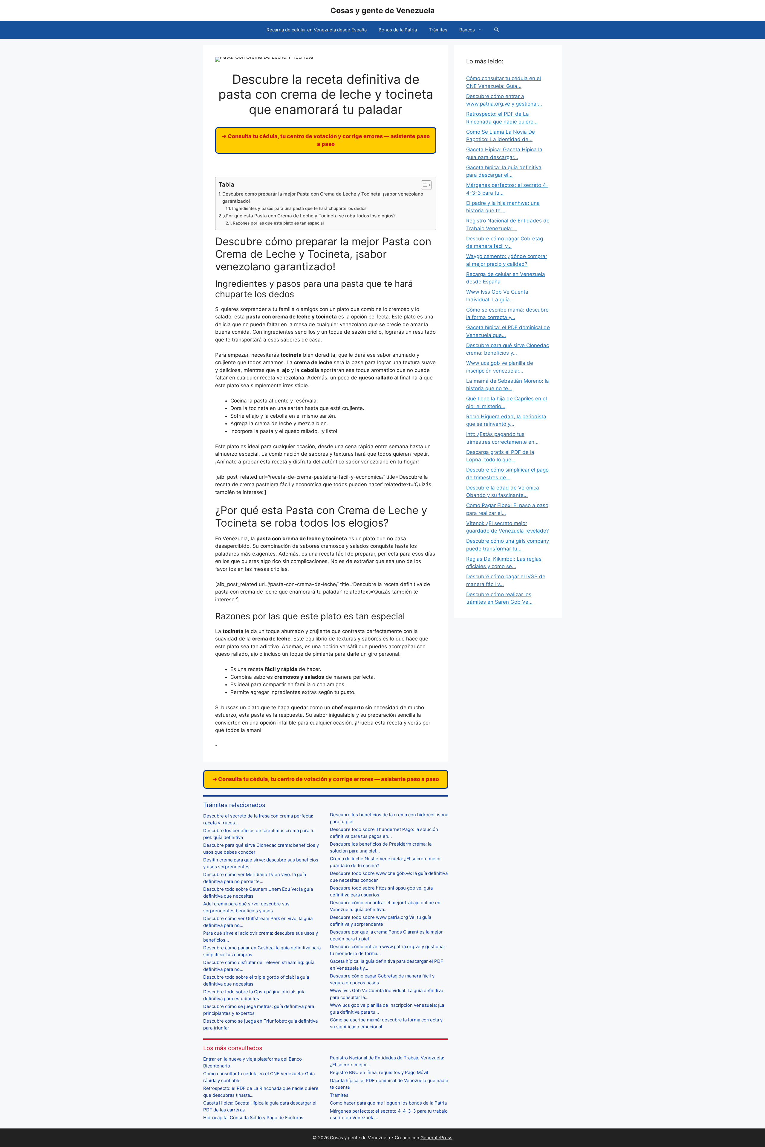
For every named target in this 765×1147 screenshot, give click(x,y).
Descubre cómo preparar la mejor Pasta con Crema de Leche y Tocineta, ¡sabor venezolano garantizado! (322, 197)
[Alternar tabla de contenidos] (423, 185)
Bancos (467, 30)
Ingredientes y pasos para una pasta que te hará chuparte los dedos (299, 208)
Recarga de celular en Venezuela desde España (317, 30)
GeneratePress (436, 1137)
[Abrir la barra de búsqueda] (496, 30)
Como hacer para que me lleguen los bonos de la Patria (388, 1103)
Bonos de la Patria (398, 30)
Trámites (438, 30)
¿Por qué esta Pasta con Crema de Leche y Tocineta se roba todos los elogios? (309, 216)
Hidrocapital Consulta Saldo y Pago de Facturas (253, 1117)
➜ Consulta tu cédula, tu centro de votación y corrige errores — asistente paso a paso (325, 779)
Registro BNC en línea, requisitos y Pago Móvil (379, 1072)
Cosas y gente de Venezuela (383, 10)
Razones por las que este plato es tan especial (278, 223)
